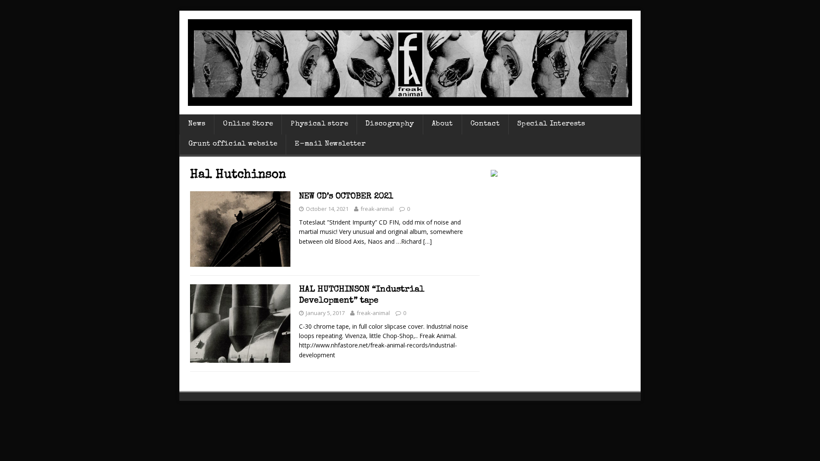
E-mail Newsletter (330, 144)
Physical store (319, 124)
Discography (390, 124)
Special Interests (551, 124)
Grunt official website (232, 144)
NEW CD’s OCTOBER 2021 (346, 197)
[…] (427, 241)
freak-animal (377, 209)
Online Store (248, 124)
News (196, 124)
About (442, 124)
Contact (485, 124)
